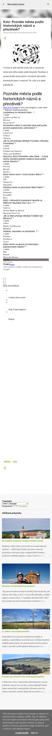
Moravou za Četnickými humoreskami (18, 586)
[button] (4, 38)
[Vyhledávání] (48, 4)
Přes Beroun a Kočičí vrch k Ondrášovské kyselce (23, 677)
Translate (22, 506)
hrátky (7, 462)
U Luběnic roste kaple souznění (15, 631)
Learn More (21, 733)
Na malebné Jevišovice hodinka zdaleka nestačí (22, 541)
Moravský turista (15, 4)
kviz (15, 462)
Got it (34, 733)
